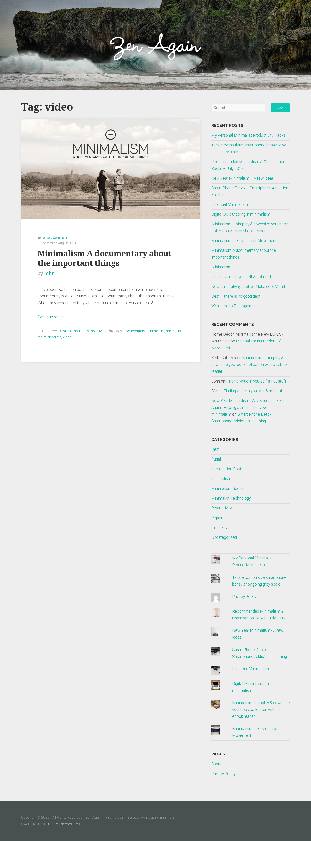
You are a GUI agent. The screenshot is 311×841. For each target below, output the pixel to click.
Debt (62, 331)
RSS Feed (83, 824)
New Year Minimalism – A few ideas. (243, 178)
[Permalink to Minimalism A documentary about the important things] (110, 169)
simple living (96, 331)
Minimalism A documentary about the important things (104, 258)
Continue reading (52, 317)
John (49, 273)
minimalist (174, 331)
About (216, 764)
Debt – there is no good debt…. (237, 296)
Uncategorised (224, 537)
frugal (216, 459)
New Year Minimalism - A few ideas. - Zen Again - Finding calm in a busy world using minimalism (247, 407)
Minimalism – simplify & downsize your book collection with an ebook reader (250, 364)
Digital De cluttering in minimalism (240, 214)
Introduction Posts (227, 469)
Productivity (221, 508)
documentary (134, 331)
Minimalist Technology (231, 498)
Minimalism (221, 267)
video (67, 337)
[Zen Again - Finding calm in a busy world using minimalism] (155, 45)
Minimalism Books (227, 488)
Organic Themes (59, 824)
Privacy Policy (244, 596)
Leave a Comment (54, 237)
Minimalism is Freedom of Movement (244, 240)
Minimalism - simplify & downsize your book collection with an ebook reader (261, 709)
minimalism (77, 331)
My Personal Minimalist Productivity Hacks (248, 135)
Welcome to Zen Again (231, 306)
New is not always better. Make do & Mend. (248, 286)
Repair (216, 518)
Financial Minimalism (229, 204)
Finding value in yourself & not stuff (241, 276)
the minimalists (49, 337)
